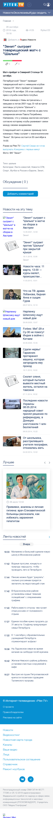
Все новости (48, 532)
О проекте (8, 707)
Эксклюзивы (22, 12)
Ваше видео (10, 749)
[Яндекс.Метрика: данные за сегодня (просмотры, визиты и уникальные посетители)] (9, 815)
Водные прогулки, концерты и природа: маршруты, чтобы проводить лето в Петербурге (26, 561)
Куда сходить (38, 12)
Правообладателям (13, 712)
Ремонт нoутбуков (14, 769)
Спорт (6, 170)
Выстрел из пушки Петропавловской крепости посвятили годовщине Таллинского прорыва (29, 672)
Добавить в (22, 40)
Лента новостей (22, 167)
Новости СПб (37, 167)
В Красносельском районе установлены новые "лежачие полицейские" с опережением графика (26, 590)
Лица (6, 754)
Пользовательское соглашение (21, 759)
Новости (8, 12)
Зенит (40, 170)
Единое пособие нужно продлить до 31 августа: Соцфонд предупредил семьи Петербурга (29, 619)
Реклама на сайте (12, 717)
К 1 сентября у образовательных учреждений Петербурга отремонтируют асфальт (28, 633)
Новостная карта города (17, 739)
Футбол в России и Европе (23, 170)
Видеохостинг (11, 735)
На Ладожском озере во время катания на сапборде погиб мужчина (29, 645)
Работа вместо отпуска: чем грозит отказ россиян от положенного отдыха (29, 605)
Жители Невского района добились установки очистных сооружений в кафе (29, 658)
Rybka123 (45, 30)
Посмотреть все (15, 185)
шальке (12, 163)
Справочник (10, 764)
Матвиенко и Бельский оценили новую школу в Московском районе (30, 548)
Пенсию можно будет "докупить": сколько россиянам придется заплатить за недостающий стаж (28, 575)
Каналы (7, 744)
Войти (48, 4)
